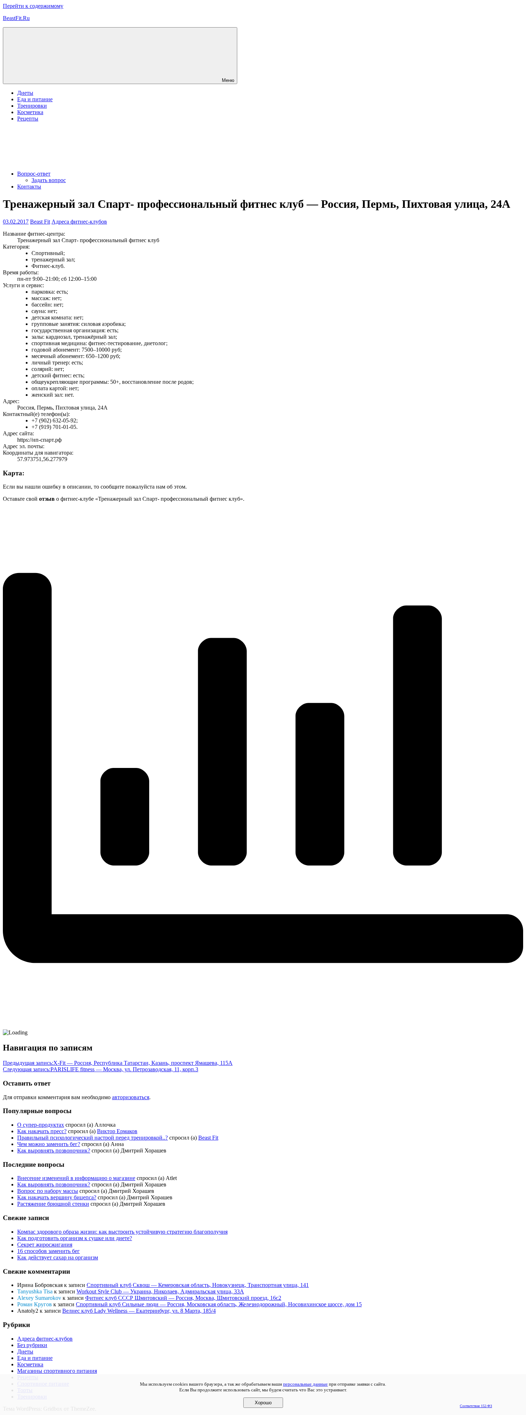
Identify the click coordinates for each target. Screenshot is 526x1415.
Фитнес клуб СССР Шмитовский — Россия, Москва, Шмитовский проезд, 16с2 (183, 1298)
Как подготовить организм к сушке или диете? (74, 1238)
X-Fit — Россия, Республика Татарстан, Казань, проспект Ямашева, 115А (118, 1063)
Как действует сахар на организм (57, 1257)
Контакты (29, 186)
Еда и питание (35, 99)
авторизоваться (130, 1097)
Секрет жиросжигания (44, 1245)
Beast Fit (40, 222)
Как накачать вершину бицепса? (56, 1197)
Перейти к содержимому (33, 6)
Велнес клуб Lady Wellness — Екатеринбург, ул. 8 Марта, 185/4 (139, 1311)
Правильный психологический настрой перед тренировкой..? (92, 1138)
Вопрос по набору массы (47, 1191)
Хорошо (263, 1402)
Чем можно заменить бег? (48, 1144)
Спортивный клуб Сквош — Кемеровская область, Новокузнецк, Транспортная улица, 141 (198, 1285)
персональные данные (305, 1384)
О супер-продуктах (40, 1125)
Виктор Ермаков (117, 1131)
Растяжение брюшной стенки (53, 1204)
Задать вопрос (48, 180)
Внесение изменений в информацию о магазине (76, 1178)
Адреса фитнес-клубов (79, 222)
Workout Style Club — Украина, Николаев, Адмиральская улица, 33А (160, 1291)
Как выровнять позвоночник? (53, 1150)
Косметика (30, 112)
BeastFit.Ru (16, 18)
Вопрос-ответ (33, 174)
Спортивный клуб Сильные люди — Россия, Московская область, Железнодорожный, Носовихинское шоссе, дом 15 (219, 1304)
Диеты (25, 93)
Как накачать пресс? (42, 1131)
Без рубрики (32, 1345)
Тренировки (32, 106)
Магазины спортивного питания (57, 1371)
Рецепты (27, 119)
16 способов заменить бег (48, 1251)
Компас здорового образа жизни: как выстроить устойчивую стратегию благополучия (122, 1232)
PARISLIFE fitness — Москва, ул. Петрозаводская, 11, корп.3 (100, 1069)
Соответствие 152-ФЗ (476, 1406)
